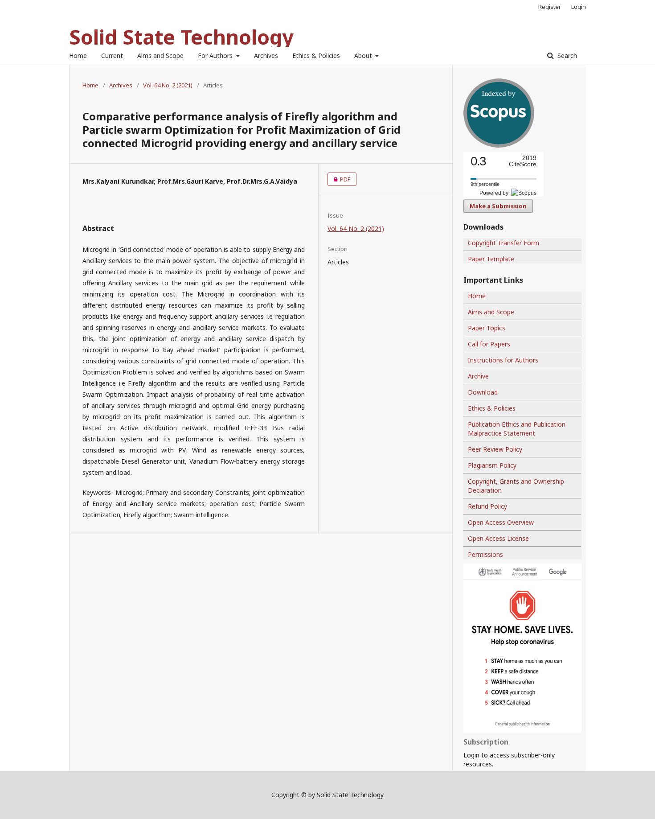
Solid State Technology (181, 36)
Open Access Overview (501, 522)
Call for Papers (489, 344)
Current (112, 55)
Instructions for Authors (503, 360)
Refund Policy (487, 506)
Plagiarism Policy (492, 465)
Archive (478, 376)
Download (483, 392)
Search (566, 55)
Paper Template (491, 259)
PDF (339, 179)
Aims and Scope (160, 55)
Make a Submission (498, 206)
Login (578, 7)
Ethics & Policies (316, 55)
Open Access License (498, 538)
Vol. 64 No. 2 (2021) (167, 85)
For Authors (216, 55)
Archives (266, 55)
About (364, 55)
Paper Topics (486, 328)
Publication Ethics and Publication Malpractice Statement (516, 428)
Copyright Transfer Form (503, 243)
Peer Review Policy (495, 449)
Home (78, 55)
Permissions (485, 554)
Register (549, 7)
